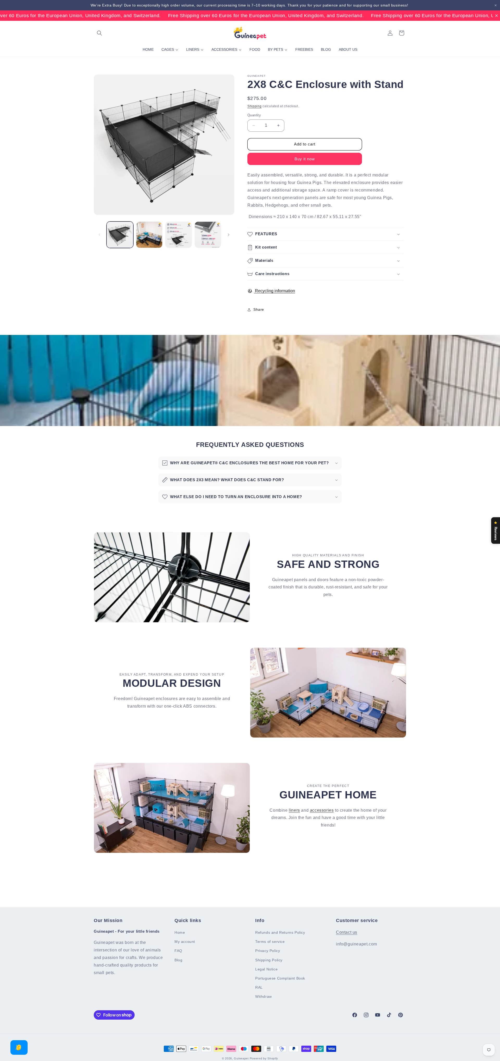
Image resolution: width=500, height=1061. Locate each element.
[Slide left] (99, 234)
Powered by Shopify (264, 1058)
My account (184, 941)
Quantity (254, 115)
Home (179, 932)
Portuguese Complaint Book (280, 978)
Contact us (346, 932)
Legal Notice (266, 969)
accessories (322, 810)
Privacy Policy (267, 951)
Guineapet (241, 1058)
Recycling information (274, 291)
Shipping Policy (269, 960)
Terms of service (270, 941)
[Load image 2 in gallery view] (149, 234)
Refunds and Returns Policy (280, 932)
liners (294, 810)
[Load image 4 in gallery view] (208, 234)
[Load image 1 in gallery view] (120, 234)
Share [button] (258, 309)
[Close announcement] (495, 5)
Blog (178, 960)
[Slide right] (228, 234)
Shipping (254, 106)
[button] (99, 33)
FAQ (178, 951)
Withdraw (263, 996)
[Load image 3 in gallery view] (178, 234)
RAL (259, 987)
